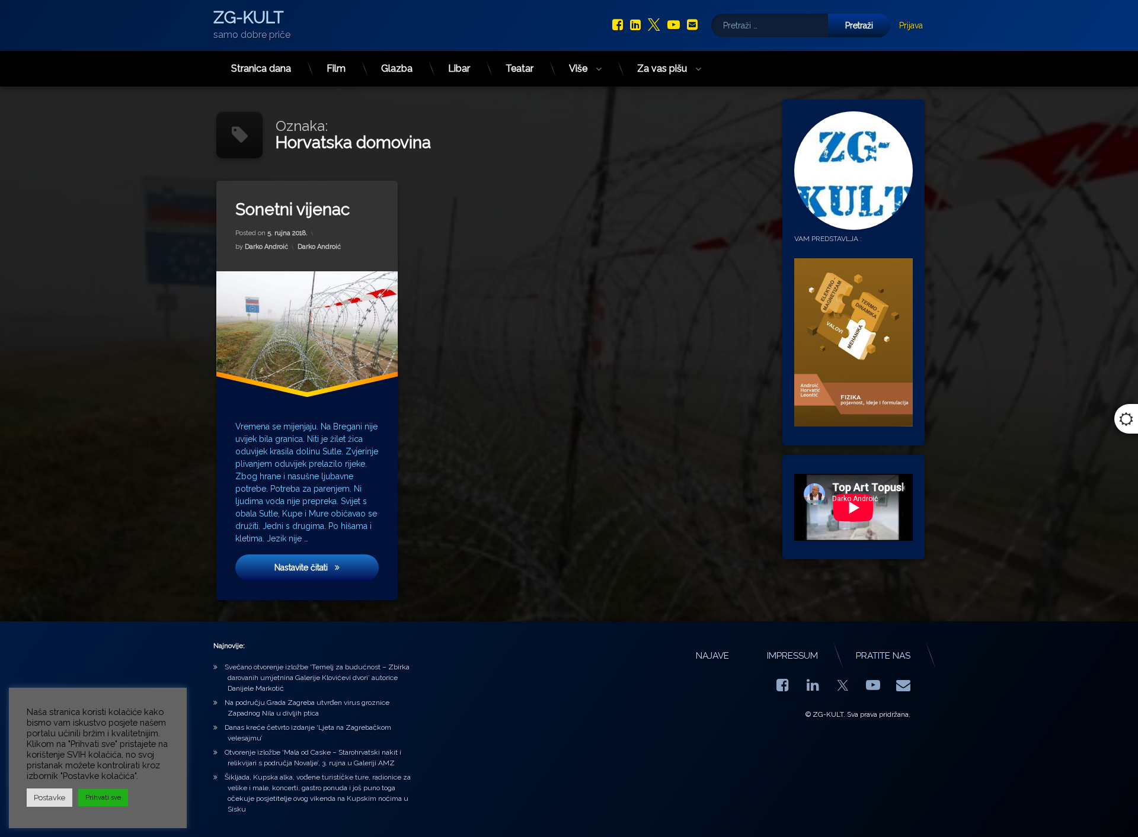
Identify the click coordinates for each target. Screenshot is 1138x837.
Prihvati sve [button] (103, 797)
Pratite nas (883, 655)
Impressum (792, 655)
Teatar (519, 68)
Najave (712, 655)
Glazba (397, 68)
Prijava (911, 25)
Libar (459, 68)
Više (578, 68)
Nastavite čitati (326, 567)
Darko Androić (266, 247)
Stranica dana (261, 68)
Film (336, 68)
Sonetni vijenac (292, 209)
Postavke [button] (49, 797)
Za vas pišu (662, 68)
